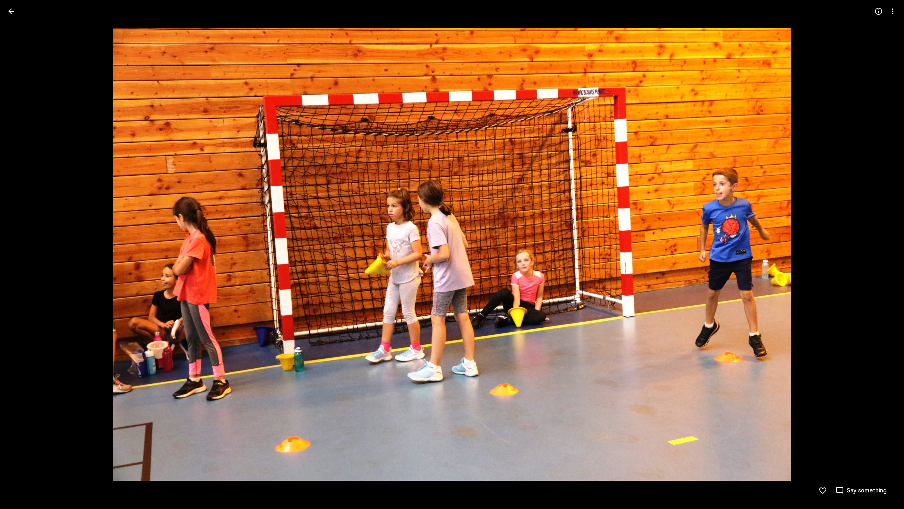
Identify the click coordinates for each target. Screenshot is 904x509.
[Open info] (879, 11)
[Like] (823, 490)
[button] (20, 254)
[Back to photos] (11, 11)
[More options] (893, 11)
